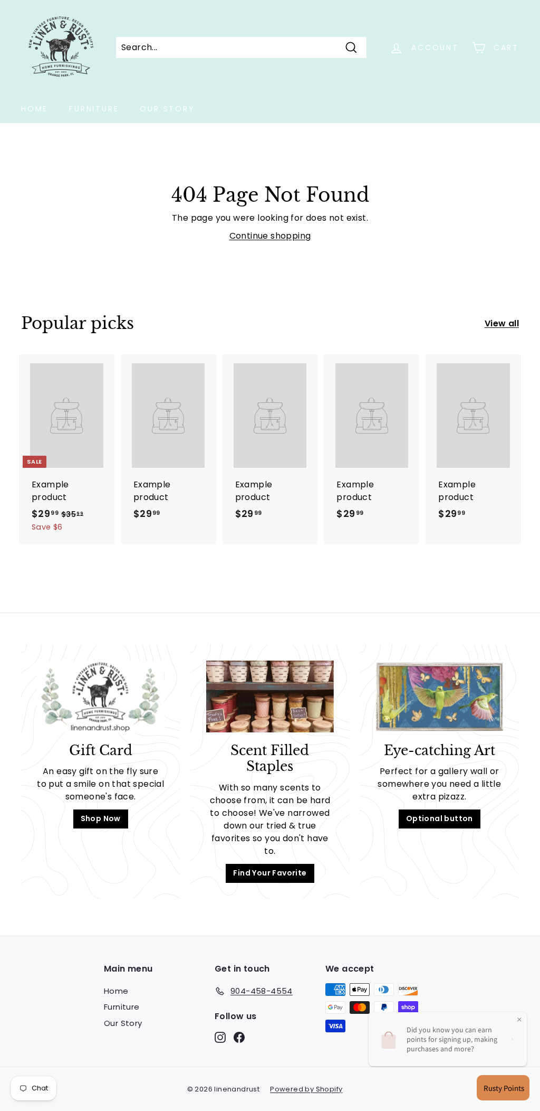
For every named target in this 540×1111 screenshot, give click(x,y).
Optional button (439, 818)
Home (34, 108)
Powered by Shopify (306, 1089)
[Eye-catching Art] (439, 696)
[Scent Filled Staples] (269, 696)
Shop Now (101, 818)
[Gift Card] (100, 696)
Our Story (167, 108)
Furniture (94, 108)
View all (502, 323)
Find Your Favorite (269, 873)
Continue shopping (270, 236)
